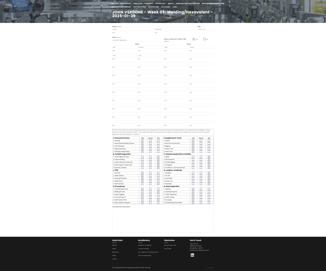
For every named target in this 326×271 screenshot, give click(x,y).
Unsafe (150, 138)
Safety (114, 255)
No (207, 39)
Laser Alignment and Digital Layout (148, 252)
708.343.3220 (194, 244)
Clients (114, 248)
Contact (114, 259)
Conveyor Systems (143, 248)
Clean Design (168, 248)
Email (116, 37)
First (113, 32)
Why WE (114, 245)
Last (156, 32)
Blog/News (115, 252)
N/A (158, 138)
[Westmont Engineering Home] (105, 5)
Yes (197, 39)
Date (199, 26)
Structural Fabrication (170, 245)
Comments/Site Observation (121, 207)
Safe (142, 138)
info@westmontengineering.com (199, 250)
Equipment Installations (145, 245)
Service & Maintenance (144, 255)
